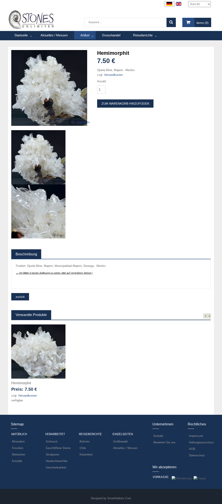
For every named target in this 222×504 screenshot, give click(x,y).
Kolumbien (86, 454)
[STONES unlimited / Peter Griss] (31, 19)
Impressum (196, 436)
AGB (192, 449)
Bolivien (85, 441)
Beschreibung (26, 254)
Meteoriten (18, 454)
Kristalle (17, 461)
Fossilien (17, 448)
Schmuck (52, 441)
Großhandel (120, 441)
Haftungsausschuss (201, 442)
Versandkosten (113, 74)
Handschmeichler (56, 461)
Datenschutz (197, 455)
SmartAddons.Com (119, 498)
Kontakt (158, 436)
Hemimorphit (21, 383)
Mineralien (18, 441)
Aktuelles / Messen (125, 448)
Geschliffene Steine (58, 448)
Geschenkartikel (56, 467)
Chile (83, 448)
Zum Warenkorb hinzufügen (125, 103)
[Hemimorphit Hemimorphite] (49, 87)
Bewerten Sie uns (164, 442)
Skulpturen (52, 454)
